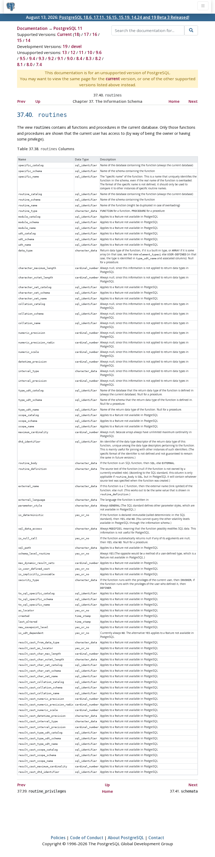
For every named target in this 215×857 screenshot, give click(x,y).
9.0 (70, 58)
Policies (58, 837)
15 (19, 40)
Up (37, 101)
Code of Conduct (86, 837)
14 (27, 40)
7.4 (39, 64)
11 (81, 52)
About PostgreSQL (126, 837)
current (113, 78)
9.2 (51, 58)
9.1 (60, 58)
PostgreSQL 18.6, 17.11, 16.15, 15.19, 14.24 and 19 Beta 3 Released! (124, 17)
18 (76, 34)
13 (64, 52)
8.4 (79, 58)
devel (76, 46)
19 (65, 46)
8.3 (89, 58)
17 (86, 34)
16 (94, 34)
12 (73, 52)
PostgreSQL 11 (67, 28)
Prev (21, 101)
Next (193, 101)
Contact (156, 837)
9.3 (41, 58)
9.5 (22, 58)
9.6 (98, 52)
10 (89, 52)
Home (174, 101)
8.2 (98, 58)
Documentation (32, 28)
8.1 (20, 64)
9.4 (32, 58)
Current (64, 34)
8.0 (29, 64)
